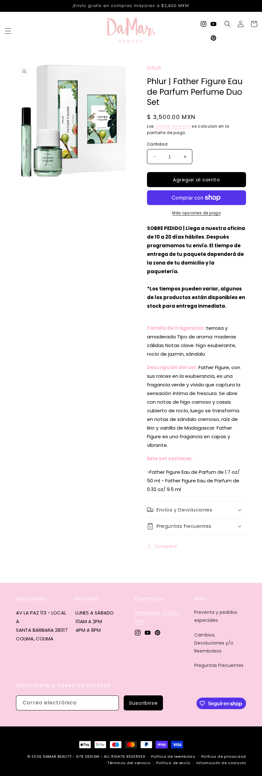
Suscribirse (143, 703)
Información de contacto (221, 762)
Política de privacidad (223, 756)
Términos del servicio (128, 762)
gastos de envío (173, 126)
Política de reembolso (173, 756)
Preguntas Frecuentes (218, 665)
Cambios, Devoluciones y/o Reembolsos (213, 643)
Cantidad (157, 144)
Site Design (87, 756)
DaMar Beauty (57, 756)
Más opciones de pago (196, 213)
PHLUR (154, 67)
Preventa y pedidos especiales (215, 616)
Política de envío (173, 762)
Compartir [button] (165, 546)
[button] (8, 31)
